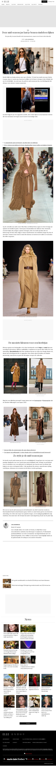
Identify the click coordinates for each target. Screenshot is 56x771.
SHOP (44, 1)
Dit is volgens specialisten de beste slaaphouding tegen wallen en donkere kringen (28, 145)
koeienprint (37, 400)
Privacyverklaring (37, 742)
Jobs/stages (16, 739)
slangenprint (46, 400)
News (28, 619)
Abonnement (6, 739)
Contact (15, 742)
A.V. (43, 739)
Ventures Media (27, 742)
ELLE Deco (34, 4)
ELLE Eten (27, 4)
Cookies (5, 745)
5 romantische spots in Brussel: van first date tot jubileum (21, 142)
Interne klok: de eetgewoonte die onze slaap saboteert (20, 450)
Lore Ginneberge (29, 39)
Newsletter (51, 1)
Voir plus (28, 723)
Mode (3, 4)
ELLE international (27, 739)
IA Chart (44, 742)
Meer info (4, 750)
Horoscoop (20, 4)
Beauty (8, 4)
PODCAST (40, 4)
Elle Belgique (6, 742)
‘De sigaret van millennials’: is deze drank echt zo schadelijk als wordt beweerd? (27, 452)
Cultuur (13, 4)
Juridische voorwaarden (39, 739)
